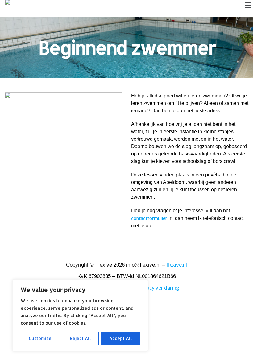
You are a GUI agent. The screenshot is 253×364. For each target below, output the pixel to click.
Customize (40, 338)
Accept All (120, 338)
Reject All (80, 338)
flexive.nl (176, 264)
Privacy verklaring (158, 287)
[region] (80, 315)
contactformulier (149, 218)
